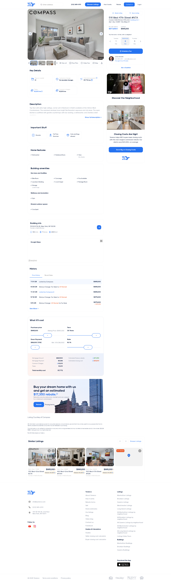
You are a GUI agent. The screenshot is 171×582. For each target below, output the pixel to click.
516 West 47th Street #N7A (123, 17)
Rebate (118, 4)
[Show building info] (99, 227)
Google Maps (36, 242)
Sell (87, 505)
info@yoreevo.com (39, 502)
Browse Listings (93, 4)
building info (134, 20)
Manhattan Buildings (124, 543)
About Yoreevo (91, 495)
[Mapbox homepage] (32, 260)
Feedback (89, 526)
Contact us (129, 4)
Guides (88, 533)
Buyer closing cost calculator (96, 539)
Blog (87, 515)
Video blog (89, 519)
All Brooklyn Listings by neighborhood (125, 518)
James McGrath (119, 56)
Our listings (89, 512)
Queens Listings (123, 502)
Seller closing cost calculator (96, 536)
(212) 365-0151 (76, 4)
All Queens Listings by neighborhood (130, 522)
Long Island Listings (124, 509)
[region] (66, 250)
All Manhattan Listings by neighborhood (126, 513)
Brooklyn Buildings (123, 546)
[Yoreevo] (31, 494)
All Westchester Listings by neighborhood (126, 526)
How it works (108, 4)
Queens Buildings (123, 550)
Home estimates (91, 509)
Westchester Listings (124, 505)
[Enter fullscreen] (101, 241)
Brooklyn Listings (123, 499)
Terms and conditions (50, 578)
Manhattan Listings (124, 495)
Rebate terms (90, 502)
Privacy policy (66, 578)
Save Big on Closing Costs (126, 150)
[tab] (36, 275)
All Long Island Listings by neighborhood (126, 532)
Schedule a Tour (127, 51)
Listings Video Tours (124, 536)
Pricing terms (49, 404)
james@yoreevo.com (130, 59)
